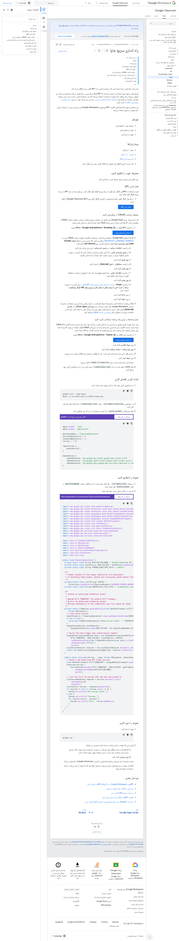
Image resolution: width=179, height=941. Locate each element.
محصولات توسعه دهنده (136, 900)
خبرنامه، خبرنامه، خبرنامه (71, 897)
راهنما (164, 16)
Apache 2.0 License (136, 844)
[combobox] (46, 3)
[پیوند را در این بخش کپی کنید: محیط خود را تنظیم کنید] (108, 173)
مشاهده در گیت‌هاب (123, 417)
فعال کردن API (126, 207)
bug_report (11, 9)
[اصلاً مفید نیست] (57, 44)
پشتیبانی (147, 16)
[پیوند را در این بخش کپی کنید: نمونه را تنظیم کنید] (115, 477)
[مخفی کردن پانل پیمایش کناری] (149, 936)
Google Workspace (121, 44)
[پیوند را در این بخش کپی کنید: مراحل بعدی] (122, 778)
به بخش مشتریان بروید (123, 340)
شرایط (141, 936)
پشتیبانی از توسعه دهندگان (135, 908)
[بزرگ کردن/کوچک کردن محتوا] (127, 57)
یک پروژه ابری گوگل (126, 159)
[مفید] (60, 44)
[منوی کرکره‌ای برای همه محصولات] (96, 3)
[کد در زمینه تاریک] (128, 391)
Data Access (109, 241)
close (3, 9)
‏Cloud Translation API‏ (100, 36)
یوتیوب (76, 905)
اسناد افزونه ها (63, 25)
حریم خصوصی (132, 936)
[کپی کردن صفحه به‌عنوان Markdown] (99, 51)
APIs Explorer (106, 905)
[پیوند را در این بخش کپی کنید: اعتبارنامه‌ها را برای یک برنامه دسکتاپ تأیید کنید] (92, 319)
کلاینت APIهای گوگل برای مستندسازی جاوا (118, 797)
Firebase (93, 922)
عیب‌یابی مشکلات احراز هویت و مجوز (120, 788)
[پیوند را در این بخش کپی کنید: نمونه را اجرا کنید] (117, 723)
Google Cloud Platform (76, 922)
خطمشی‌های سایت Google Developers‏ (98, 844)
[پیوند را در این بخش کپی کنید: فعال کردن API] (122, 186)
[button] (163, 50)
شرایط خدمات (138, 912)
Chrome (104, 922)
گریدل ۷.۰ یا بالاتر (127, 154)
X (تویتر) (76, 901)
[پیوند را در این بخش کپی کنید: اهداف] (129, 119)
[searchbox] (162, 23)
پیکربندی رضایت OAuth (102, 312)
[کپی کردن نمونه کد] (132, 391)
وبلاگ (77, 893)
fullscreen (7, 9)
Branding (120, 241)
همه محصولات (103, 3)
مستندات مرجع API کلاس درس (122, 793)
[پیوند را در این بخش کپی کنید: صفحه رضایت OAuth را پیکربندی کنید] (100, 214)
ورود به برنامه (7, 3)
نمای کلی (173, 16)
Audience (130, 241)
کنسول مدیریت (106, 893)
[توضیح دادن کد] (124, 391)
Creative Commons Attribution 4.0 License (86, 842)
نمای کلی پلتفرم (138, 897)
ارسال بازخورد (62, 51)
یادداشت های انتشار (137, 904)
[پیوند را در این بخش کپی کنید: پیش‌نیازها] (124, 144)
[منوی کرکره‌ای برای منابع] (85, 3)
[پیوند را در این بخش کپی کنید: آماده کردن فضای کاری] (112, 379)
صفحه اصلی (136, 3)
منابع (89, 3)
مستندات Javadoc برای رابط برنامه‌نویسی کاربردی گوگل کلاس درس (109, 802)
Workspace (164, 3)
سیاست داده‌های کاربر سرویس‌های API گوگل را (98, 284)
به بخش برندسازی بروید (123, 233)
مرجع (156, 16)
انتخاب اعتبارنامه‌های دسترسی (105, 99)
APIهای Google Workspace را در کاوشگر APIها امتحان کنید (110, 784)
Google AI (59, 922)
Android (115, 922)
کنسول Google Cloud (104, 901)
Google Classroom (120, 3)
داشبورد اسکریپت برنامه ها (103, 897)
